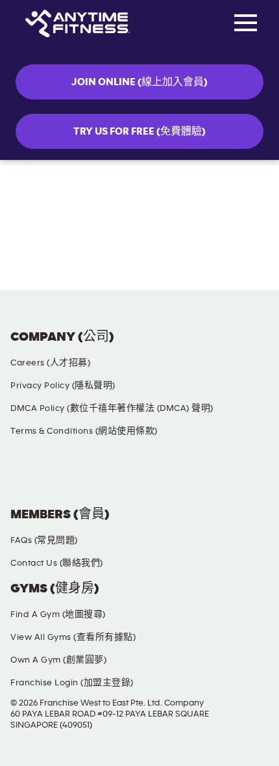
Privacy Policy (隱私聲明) (62, 385)
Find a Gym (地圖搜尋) (58, 614)
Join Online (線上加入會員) (139, 82)
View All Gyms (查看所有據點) (73, 637)
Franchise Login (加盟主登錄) (72, 682)
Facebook (22, 476)
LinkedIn (251, 476)
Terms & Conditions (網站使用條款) (84, 431)
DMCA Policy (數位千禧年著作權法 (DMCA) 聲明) (111, 408)
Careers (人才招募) (50, 362)
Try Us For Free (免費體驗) (139, 131)
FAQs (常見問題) (44, 540)
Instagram (98, 476)
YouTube (175, 476)
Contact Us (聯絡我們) (56, 563)
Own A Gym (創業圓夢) (58, 660)
